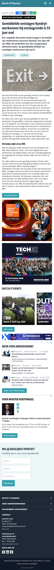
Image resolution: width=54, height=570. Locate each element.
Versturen (8, 483)
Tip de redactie (10, 195)
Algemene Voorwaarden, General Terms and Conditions (23, 561)
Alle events (8, 329)
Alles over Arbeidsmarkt (14, 390)
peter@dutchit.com (10, 544)
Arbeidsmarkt (9, 55)
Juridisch (24, 55)
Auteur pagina (10, 435)
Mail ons (5, 529)
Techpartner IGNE (27, 568)
